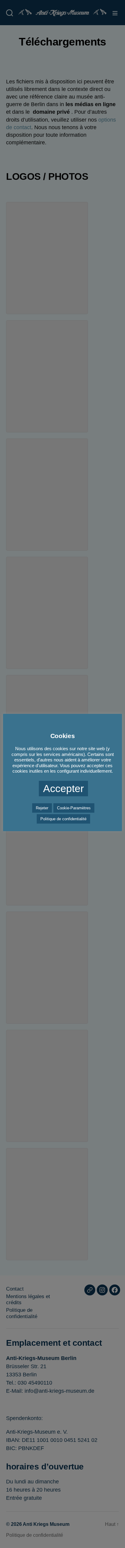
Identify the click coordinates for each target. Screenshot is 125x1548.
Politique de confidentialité (63, 819)
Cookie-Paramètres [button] (74, 808)
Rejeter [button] (42, 808)
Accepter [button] (63, 788)
